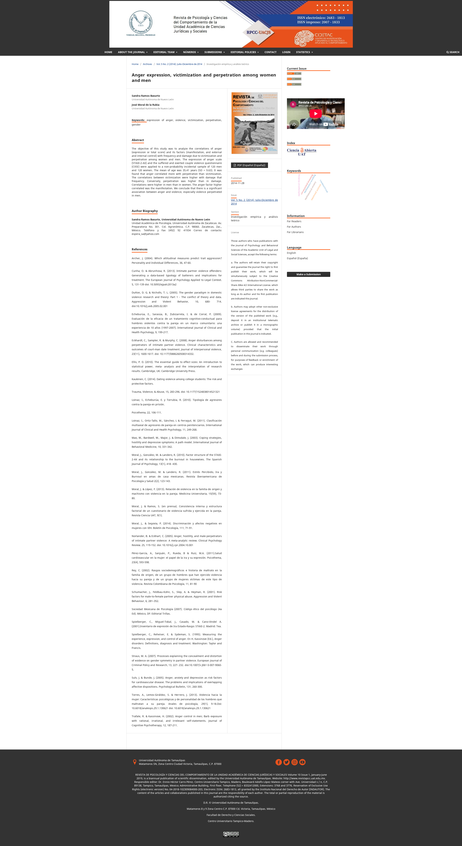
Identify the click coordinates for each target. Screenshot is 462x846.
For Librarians (295, 232)
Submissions (213, 52)
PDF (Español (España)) (251, 165)
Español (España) (297, 258)
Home (108, 52)
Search (454, 52)
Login (286, 52)
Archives (147, 64)
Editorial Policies (244, 52)
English (291, 253)
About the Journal (132, 52)
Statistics (303, 52)
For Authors (294, 226)
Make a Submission (309, 274)
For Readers (294, 221)
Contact (270, 52)
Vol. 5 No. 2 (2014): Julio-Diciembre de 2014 (179, 64)
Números (190, 52)
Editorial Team (164, 52)
